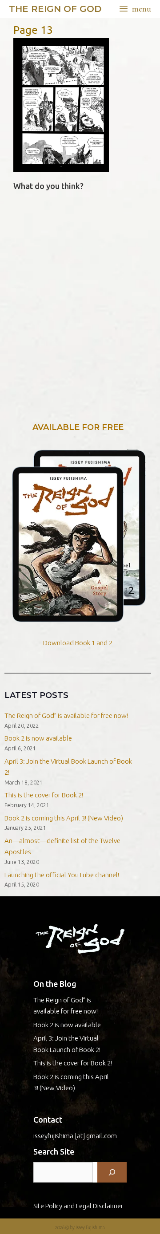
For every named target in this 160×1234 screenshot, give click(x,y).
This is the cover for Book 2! (43, 795)
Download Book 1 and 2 (77, 643)
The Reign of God (55, 9)
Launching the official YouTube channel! (61, 875)
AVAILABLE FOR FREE (78, 427)
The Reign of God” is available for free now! (66, 715)
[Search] (112, 1172)
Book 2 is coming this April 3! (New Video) (63, 818)
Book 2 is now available (38, 738)
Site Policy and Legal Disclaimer (78, 1206)
